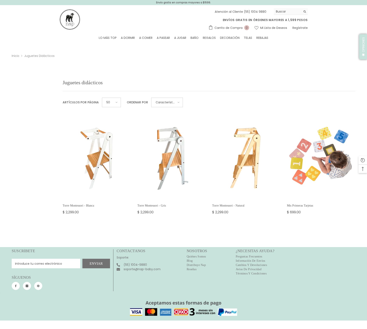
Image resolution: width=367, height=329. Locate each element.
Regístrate (300, 28)
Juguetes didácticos (39, 56)
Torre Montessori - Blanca (78, 205)
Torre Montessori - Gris (151, 205)
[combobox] (287, 11)
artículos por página (81, 102)
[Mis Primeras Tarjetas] (321, 158)
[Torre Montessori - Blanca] (97, 158)
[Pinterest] (38, 286)
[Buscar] (291, 11)
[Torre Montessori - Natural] (246, 158)
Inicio (15, 56)
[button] (111, 102)
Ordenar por (137, 102)
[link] (183, 306)
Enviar (96, 263)
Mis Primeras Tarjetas (300, 205)
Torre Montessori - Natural (228, 205)
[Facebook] (16, 286)
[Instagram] (27, 286)
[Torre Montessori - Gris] (171, 158)
